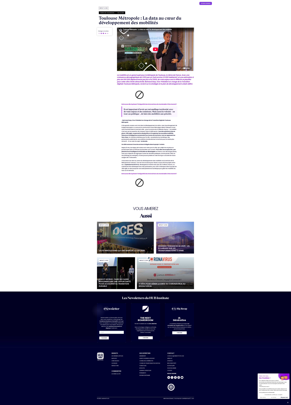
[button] (144, 3)
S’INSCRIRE (145, 337)
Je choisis (273, 397)
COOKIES (169, 370)
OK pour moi (284, 397)
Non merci (263, 397)
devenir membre (205, 3)
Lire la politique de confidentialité (266, 392)
